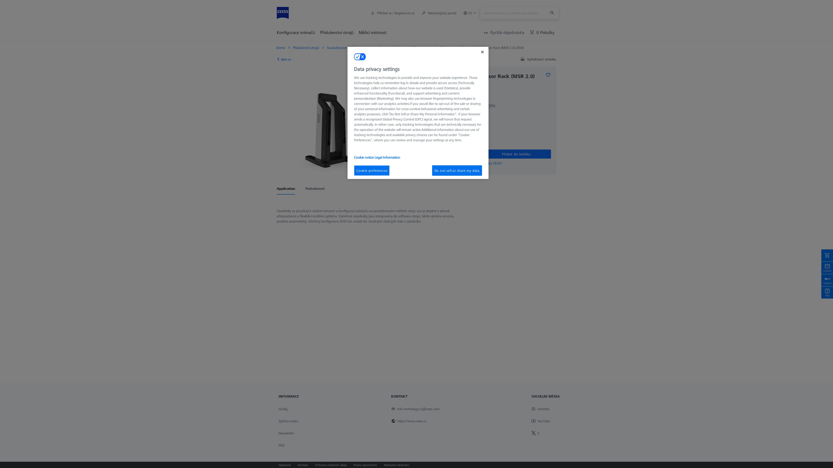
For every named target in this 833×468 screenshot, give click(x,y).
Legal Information (387, 157)
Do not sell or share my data (457, 170)
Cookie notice (364, 157)
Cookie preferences (371, 170)
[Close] (482, 52)
